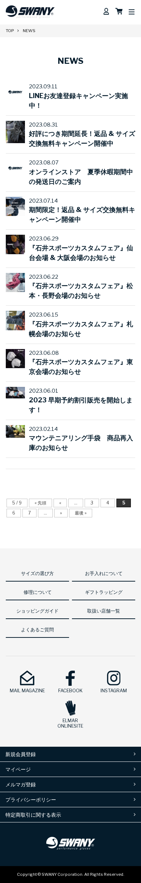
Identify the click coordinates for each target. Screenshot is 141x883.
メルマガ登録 (20, 784)
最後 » (80, 513)
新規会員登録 (20, 754)
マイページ (18, 769)
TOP (10, 30)
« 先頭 (40, 502)
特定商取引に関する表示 (33, 815)
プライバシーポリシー (30, 799)
